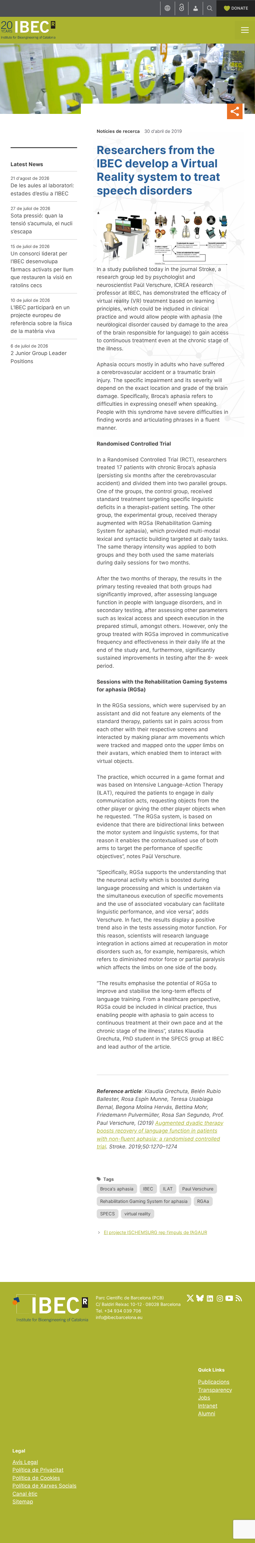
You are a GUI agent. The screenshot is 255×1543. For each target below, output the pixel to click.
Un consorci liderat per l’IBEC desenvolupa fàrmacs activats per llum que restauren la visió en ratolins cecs (42, 269)
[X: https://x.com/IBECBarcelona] (190, 1298)
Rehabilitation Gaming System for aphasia (144, 1201)
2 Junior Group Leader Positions (39, 357)
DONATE (239, 8)
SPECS (107, 1213)
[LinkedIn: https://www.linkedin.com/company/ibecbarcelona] (209, 1298)
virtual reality (137, 1213)
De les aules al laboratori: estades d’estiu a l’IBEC (42, 189)
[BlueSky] (200, 1298)
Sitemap (22, 1502)
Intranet (207, 1406)
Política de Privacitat (37, 1470)
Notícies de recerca (118, 131)
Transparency (215, 1390)
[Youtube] (229, 1298)
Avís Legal (25, 1462)
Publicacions (214, 1382)
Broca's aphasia (116, 1188)
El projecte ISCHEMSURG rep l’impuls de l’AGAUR (155, 1232)
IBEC (148, 1188)
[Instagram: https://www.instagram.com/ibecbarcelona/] (219, 1298)
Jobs (204, 1398)
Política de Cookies (36, 1478)
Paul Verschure (197, 1188)
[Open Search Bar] (209, 8)
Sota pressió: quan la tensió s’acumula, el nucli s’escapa (41, 224)
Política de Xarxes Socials (44, 1486)
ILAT (168, 1188)
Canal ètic (24, 1494)
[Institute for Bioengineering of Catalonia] (28, 29)
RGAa (203, 1201)
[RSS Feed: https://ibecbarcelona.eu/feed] (239, 1298)
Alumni (206, 1413)
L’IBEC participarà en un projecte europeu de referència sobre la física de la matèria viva (41, 319)
